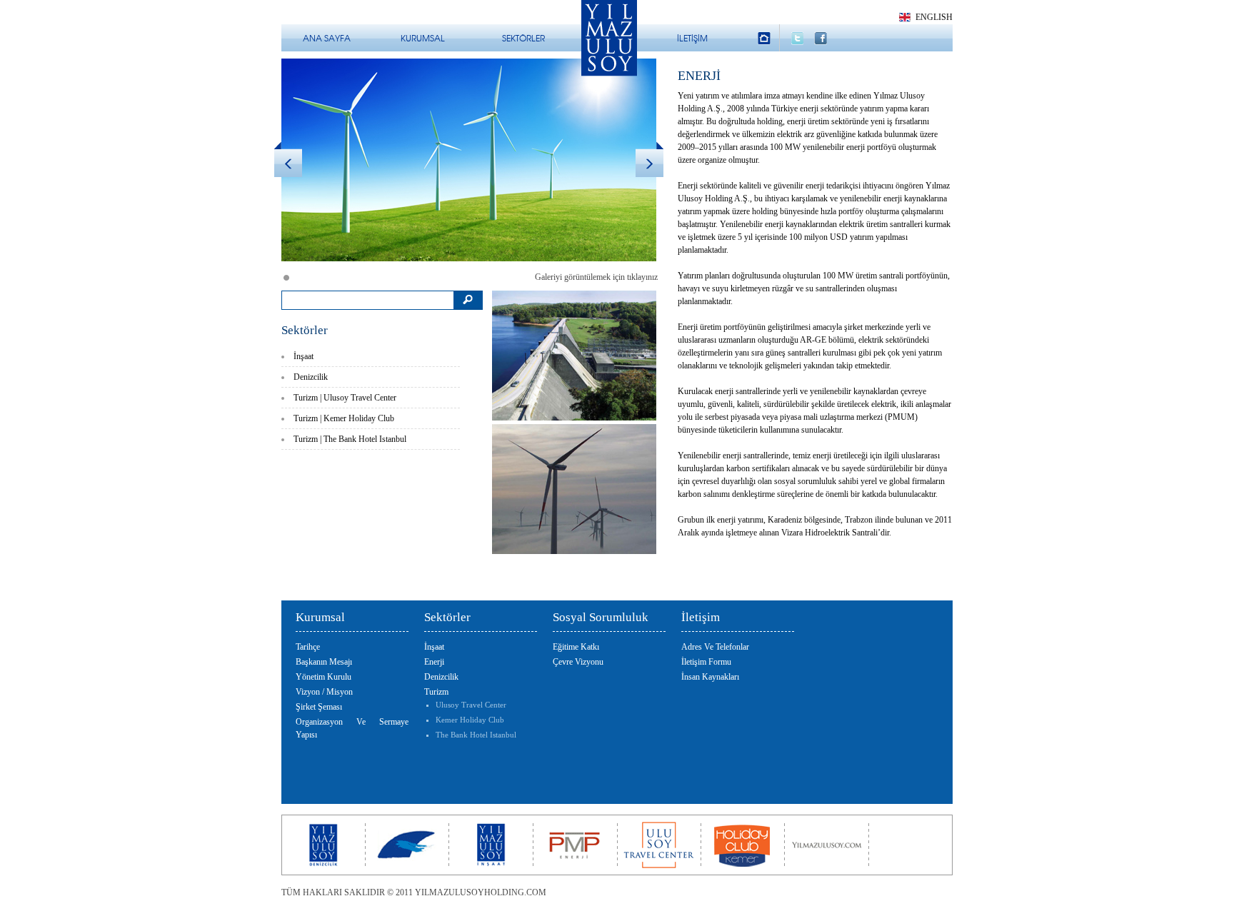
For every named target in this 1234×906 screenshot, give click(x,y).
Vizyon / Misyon (324, 692)
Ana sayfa (327, 37)
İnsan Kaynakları (710, 677)
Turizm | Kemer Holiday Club (344, 418)
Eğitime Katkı (576, 647)
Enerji (434, 662)
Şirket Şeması (319, 707)
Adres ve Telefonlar (715, 647)
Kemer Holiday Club (470, 719)
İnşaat (303, 356)
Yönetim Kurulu (323, 677)
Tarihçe (308, 647)
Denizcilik (311, 377)
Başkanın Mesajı (324, 662)
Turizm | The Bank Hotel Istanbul (350, 439)
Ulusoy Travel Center (471, 704)
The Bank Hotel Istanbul (476, 734)
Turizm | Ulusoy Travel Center (345, 398)
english (934, 17)
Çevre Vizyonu (578, 662)
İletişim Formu (706, 662)
